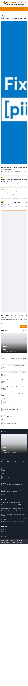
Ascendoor (8, 542)
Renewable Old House (5, 534)
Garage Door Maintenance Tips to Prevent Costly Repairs (12, 508)
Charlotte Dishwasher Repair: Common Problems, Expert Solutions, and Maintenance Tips (12, 511)
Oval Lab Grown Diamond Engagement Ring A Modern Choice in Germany (13, 505)
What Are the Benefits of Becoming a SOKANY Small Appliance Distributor (13, 515)
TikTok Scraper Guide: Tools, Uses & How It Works (13, 348)
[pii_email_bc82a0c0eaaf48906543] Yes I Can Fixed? (14, 203)
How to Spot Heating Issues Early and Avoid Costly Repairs (12, 521)
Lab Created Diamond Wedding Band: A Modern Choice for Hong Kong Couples (13, 518)
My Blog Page (4, 531)
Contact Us (3, 529)
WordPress (19, 542)
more (2, 165)
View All (24, 330)
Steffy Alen (4, 169)
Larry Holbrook (6, 351)
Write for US (3, 536)
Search (3, 324)
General (3, 314)
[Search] (26, 9)
